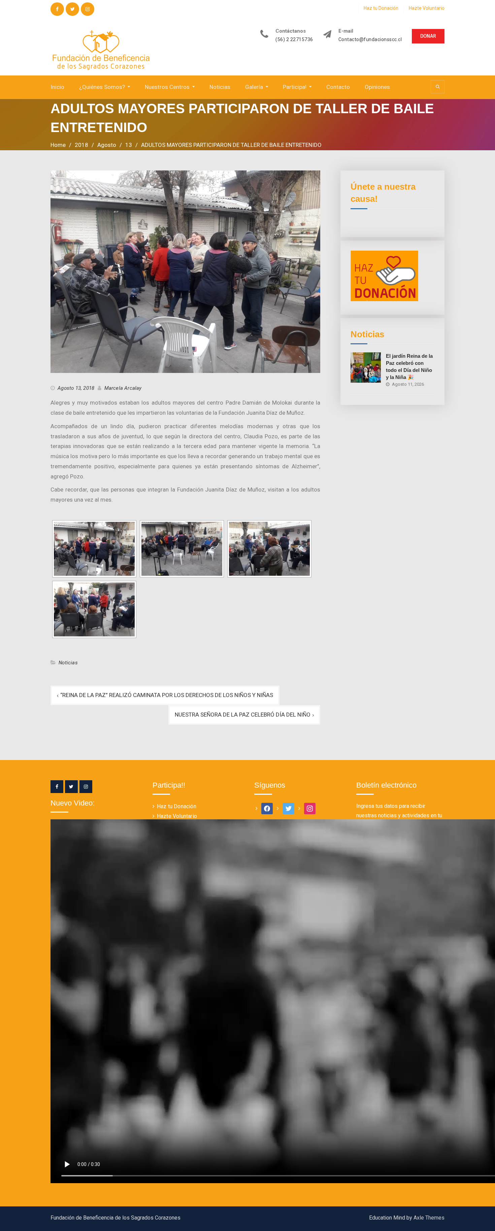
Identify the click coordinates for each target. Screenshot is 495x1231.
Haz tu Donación (381, 8)
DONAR (428, 36)
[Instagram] (85, 786)
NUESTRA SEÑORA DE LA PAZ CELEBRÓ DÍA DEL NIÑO (242, 714)
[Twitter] (71, 786)
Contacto (338, 87)
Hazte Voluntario (426, 8)
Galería (254, 87)
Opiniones (377, 87)
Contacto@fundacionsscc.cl (370, 39)
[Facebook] (57, 786)
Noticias (219, 87)
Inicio (57, 87)
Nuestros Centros (167, 87)
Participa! (294, 87)
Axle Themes (429, 1217)
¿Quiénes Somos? (102, 87)
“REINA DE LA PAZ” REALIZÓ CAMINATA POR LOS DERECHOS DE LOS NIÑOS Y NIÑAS (166, 695)
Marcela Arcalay (123, 388)
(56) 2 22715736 (294, 39)
